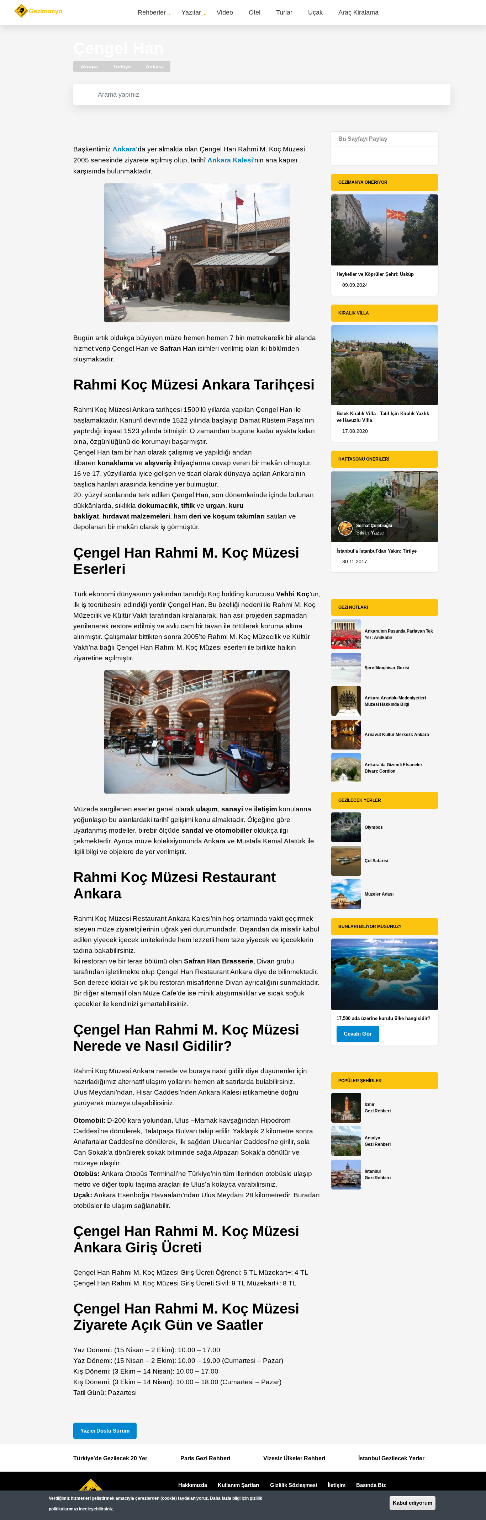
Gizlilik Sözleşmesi (293, 1485)
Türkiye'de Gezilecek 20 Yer (110, 1458)
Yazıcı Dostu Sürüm (105, 1431)
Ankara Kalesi (230, 160)
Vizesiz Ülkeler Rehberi (294, 1458)
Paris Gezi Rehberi (205, 1458)
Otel (254, 12)
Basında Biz (371, 1485)
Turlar (284, 12)
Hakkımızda (192, 1485)
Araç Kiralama (358, 12)
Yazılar (191, 12)
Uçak (315, 12)
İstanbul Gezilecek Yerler (391, 1458)
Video (225, 12)
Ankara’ (125, 149)
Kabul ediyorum (412, 1503)
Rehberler (152, 12)
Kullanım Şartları (238, 1485)
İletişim (336, 1485)
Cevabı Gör (358, 1034)
